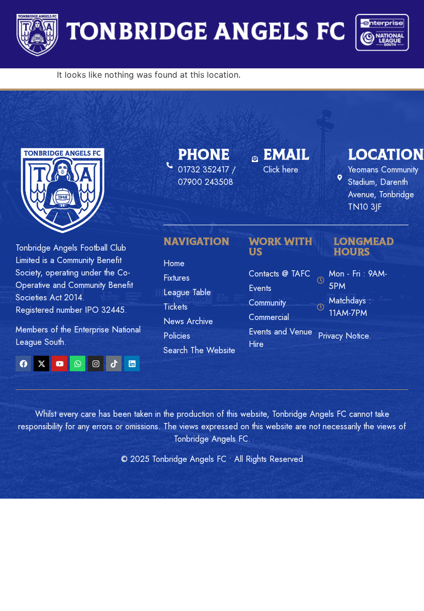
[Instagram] (95, 363)
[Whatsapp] (77, 363)
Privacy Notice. (344, 336)
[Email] (255, 159)
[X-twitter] (41, 363)
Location (386, 155)
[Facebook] (23, 363)
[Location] (340, 177)
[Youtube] (59, 363)
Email (286, 155)
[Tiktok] (114, 363)
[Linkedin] (132, 363)
